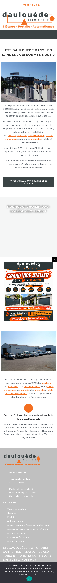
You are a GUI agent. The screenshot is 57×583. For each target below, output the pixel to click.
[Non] (53, 572)
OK (29, 578)
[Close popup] (54, 259)
